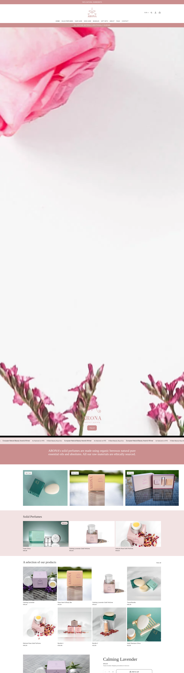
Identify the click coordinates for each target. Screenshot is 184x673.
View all (158, 563)
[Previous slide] (72, 534)
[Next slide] (112, 534)
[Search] (151, 13)
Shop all (92, 428)
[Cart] (160, 13)
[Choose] (112, 543)
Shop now (92, 458)
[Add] (54, 597)
